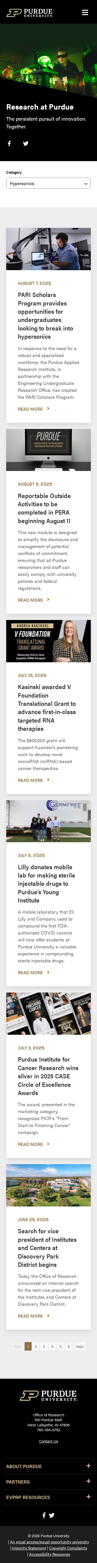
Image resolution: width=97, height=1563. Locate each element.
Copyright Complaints (68, 1548)
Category (14, 172)
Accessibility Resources (49, 1554)
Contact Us (48, 1441)
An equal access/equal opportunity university (49, 1542)
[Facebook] (44, 1515)
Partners (18, 1481)
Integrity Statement (29, 1548)
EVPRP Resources (28, 1497)
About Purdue (24, 1466)
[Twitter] (52, 1515)
